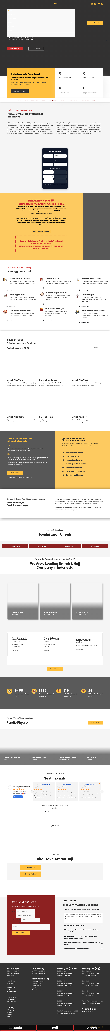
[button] (95, 23)
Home (10, 11)
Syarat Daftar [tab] (15, 546)
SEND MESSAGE (20, 933)
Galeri (10, 34)
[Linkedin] (102, 4)
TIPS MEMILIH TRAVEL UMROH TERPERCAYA (31, 874)
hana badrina (90, 785)
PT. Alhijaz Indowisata (21, 787)
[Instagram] (95, 4)
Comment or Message (18, 923)
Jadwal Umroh (12, 18)
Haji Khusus (11, 14)
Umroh (10, 22)
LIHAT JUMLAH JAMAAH (41, 231)
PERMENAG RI (30, 867)
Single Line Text (16, 919)
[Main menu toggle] (106, 40)
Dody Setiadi (67, 785)
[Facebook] (92, 4)
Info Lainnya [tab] (95, 546)
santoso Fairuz (44, 785)
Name (14, 911)
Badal (10, 30)
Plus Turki (11, 26)
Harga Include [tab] (41, 546)
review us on (17, 796)
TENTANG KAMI (55, 669)
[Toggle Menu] (71, 23)
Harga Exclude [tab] (68, 546)
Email (14, 915)
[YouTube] (99, 4)
